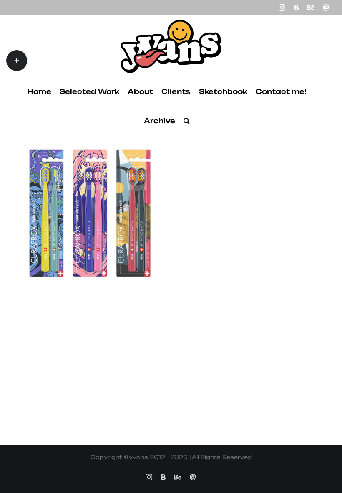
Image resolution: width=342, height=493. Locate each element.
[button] (187, 120)
